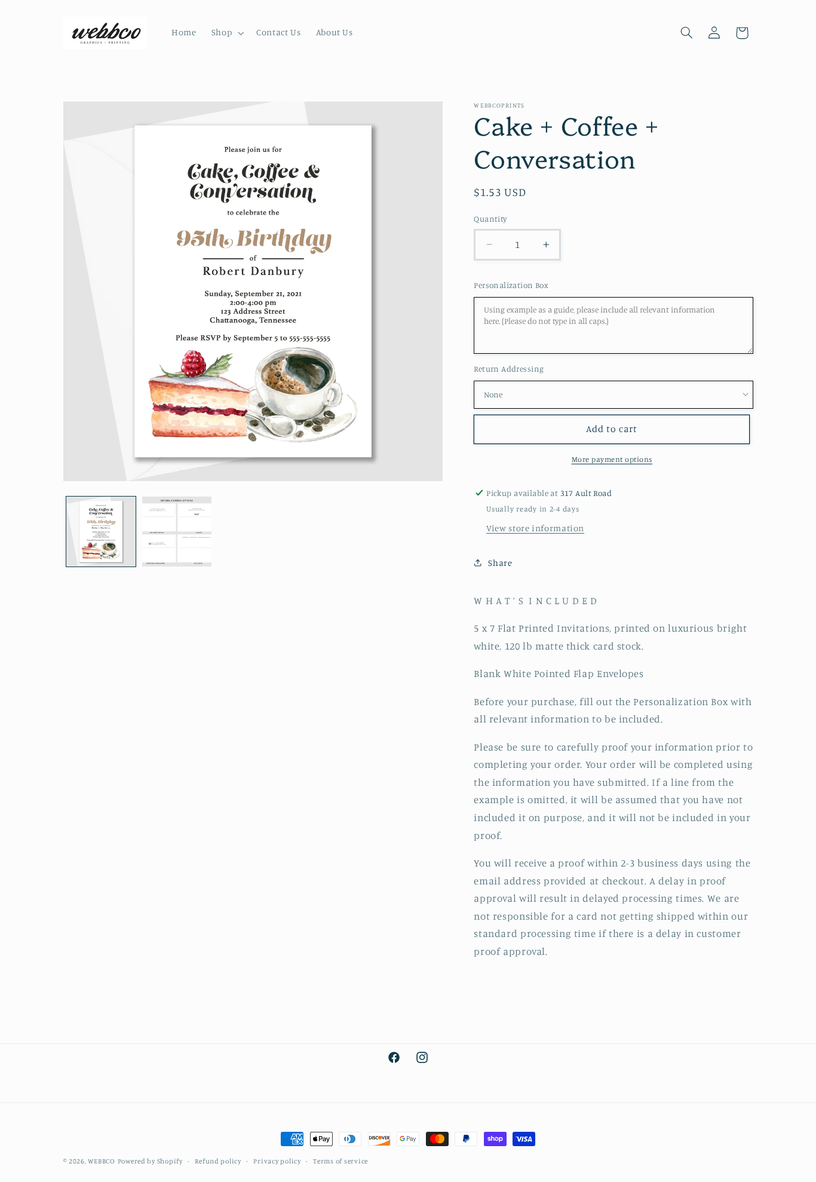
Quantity (490, 218)
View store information (535, 528)
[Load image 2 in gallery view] (177, 531)
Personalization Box (511, 285)
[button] (226, 33)
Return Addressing (509, 368)
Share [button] (500, 563)
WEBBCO (101, 1161)
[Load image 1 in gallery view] (101, 531)
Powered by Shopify (150, 1161)
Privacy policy (276, 1161)
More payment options (612, 459)
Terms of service (340, 1161)
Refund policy (218, 1161)
